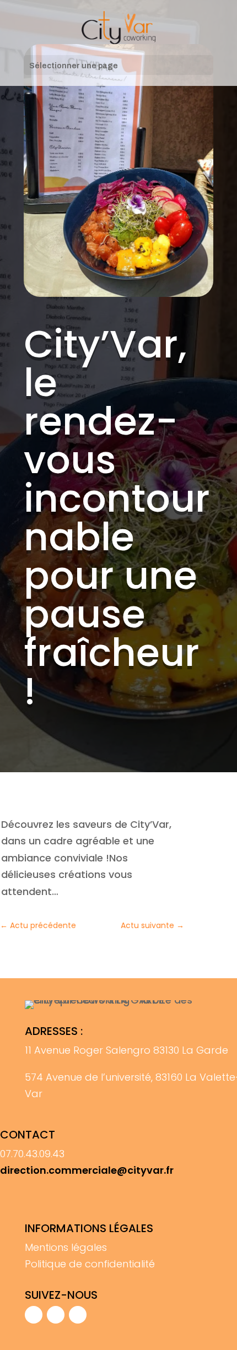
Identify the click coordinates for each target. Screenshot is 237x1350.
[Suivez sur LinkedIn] (78, 1315)
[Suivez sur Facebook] (33, 1315)
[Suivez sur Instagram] (55, 1315)
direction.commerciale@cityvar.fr (87, 1170)
